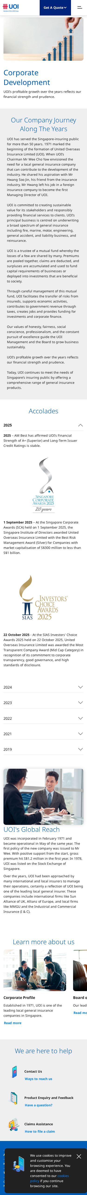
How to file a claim (40, 1131)
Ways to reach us (38, 1079)
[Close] (78, 1156)
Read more (12, 1023)
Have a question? (38, 1105)
